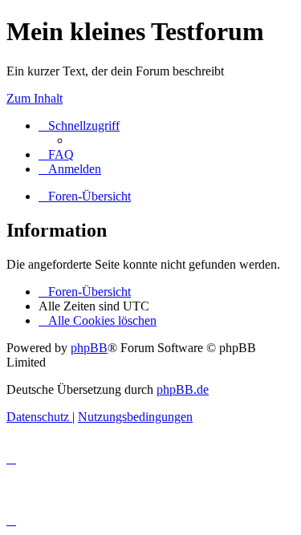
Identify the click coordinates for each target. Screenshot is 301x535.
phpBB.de (183, 389)
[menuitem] (56, 154)
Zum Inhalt (34, 98)
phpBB (89, 348)
